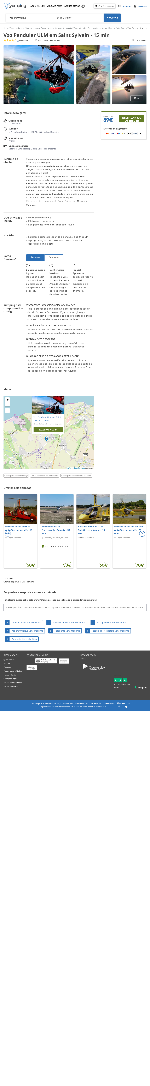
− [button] (7, 404)
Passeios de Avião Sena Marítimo (69, 622)
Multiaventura (54, 6)
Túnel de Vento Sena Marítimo (26, 622)
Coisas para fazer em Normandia (44, 475)
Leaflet (69, 468)
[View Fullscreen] (7, 410)
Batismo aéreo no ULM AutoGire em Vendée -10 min (18, 530)
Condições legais (10, 678)
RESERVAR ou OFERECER (132, 119)
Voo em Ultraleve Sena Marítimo (27, 630)
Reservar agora (48, 429)
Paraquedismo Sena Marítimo (111, 622)
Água (33, 6)
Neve (43, 6)
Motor (76, 6)
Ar (38, 6)
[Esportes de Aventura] (15, 6)
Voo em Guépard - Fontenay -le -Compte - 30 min (56, 530)
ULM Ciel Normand (25, 582)
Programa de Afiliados (13, 671)
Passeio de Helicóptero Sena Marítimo (110, 630)
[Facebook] (119, 707)
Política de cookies (11, 686)
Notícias (7, 663)
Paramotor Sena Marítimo (24, 639)
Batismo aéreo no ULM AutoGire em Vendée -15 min (91, 530)
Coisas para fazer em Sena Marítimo (76, 475)
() (22, 41)
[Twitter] (126, 707)
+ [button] (7, 399)
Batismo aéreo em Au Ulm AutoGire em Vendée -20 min (128, 530)
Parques (67, 6)
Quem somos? (9, 659)
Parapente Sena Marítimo (67, 630)
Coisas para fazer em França (16, 475)
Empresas (126, 6)
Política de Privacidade (13, 682)
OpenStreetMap (79, 468)
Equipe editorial (10, 675)
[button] (142, 534)
